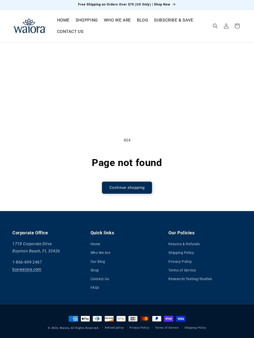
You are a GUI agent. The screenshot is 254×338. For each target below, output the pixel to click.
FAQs (95, 288)
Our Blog (98, 262)
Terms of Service (182, 270)
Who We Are (100, 253)
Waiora (64, 328)
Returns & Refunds (184, 244)
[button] (215, 26)
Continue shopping (127, 187)
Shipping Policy (181, 253)
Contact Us (100, 279)
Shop (95, 270)
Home (95, 244)
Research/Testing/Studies (190, 279)
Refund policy (114, 327)
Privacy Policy (180, 262)
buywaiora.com (26, 269)
